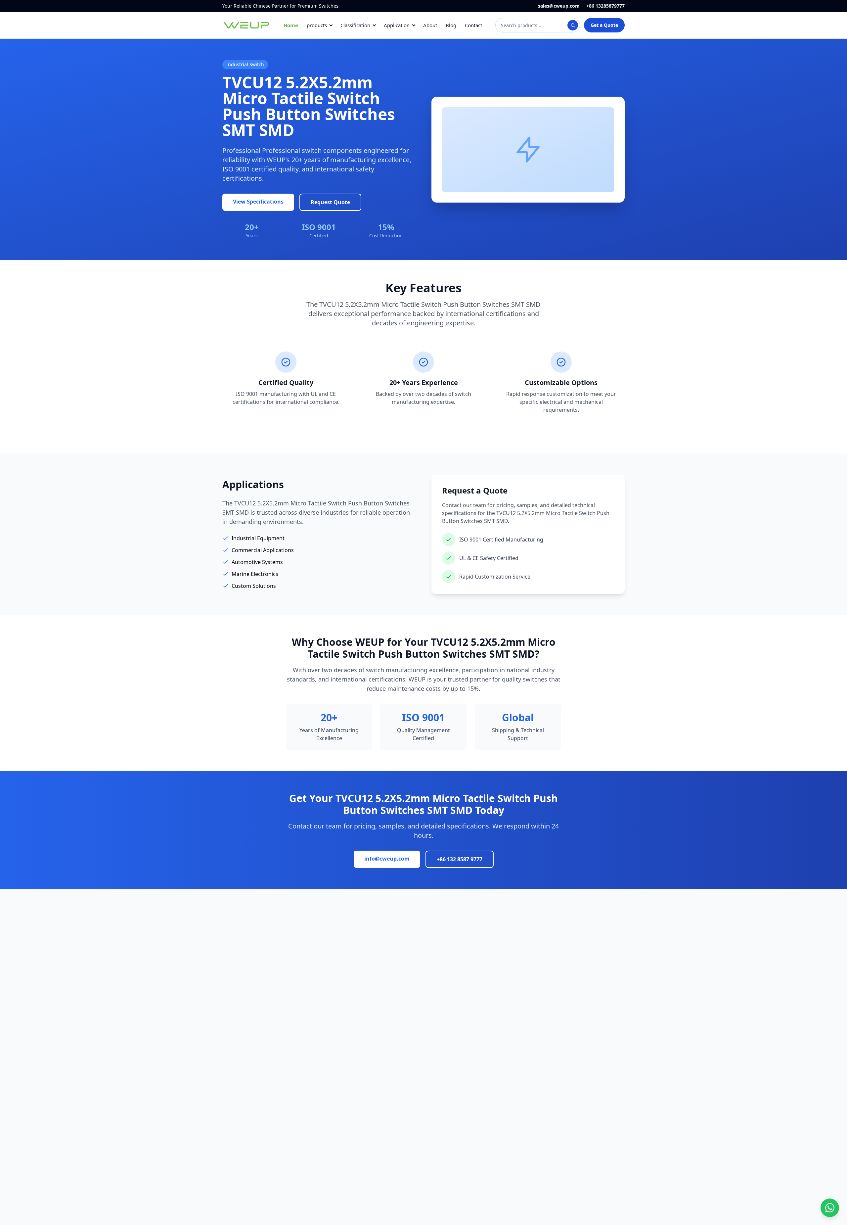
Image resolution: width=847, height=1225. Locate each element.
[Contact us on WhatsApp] (830, 1208)
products (317, 25)
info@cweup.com (387, 858)
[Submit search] (572, 25)
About (430, 25)
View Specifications (258, 201)
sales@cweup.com (559, 6)
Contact (473, 25)
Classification (355, 25)
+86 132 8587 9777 (459, 859)
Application (397, 25)
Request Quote (330, 202)
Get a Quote (604, 25)
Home (291, 25)
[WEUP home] (246, 25)
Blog (451, 25)
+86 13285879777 (605, 6)
